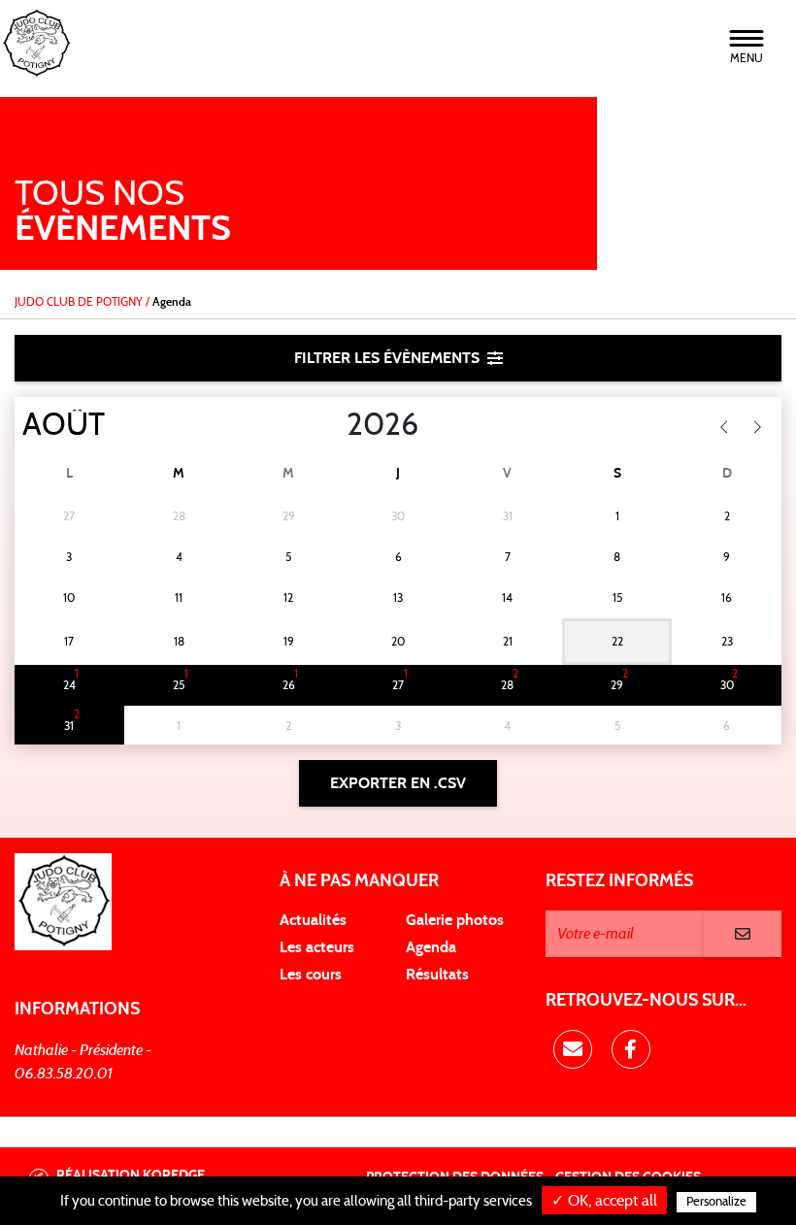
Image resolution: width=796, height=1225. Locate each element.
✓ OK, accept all (604, 1200)
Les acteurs (317, 947)
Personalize (716, 1202)
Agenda (431, 947)
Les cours (311, 974)
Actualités (313, 920)
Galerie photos (455, 920)
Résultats (437, 974)
